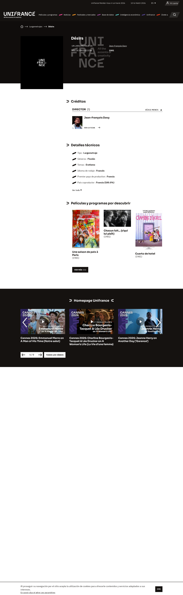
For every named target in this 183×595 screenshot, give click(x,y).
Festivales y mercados (86, 15)
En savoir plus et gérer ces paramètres (38, 592)
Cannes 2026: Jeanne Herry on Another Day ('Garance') (137, 340)
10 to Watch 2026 (138, 3)
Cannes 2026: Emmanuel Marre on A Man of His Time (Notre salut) (42, 340)
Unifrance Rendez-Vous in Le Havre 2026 (108, 3)
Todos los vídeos (54, 355)
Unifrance (151, 15)
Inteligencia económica (130, 15)
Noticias (67, 15)
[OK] (159, 589)
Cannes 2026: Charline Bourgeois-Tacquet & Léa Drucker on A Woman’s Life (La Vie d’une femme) (91, 341)
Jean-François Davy (118, 46)
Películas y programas (48, 15)
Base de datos (108, 15)
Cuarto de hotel (145, 253)
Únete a (164, 15)
